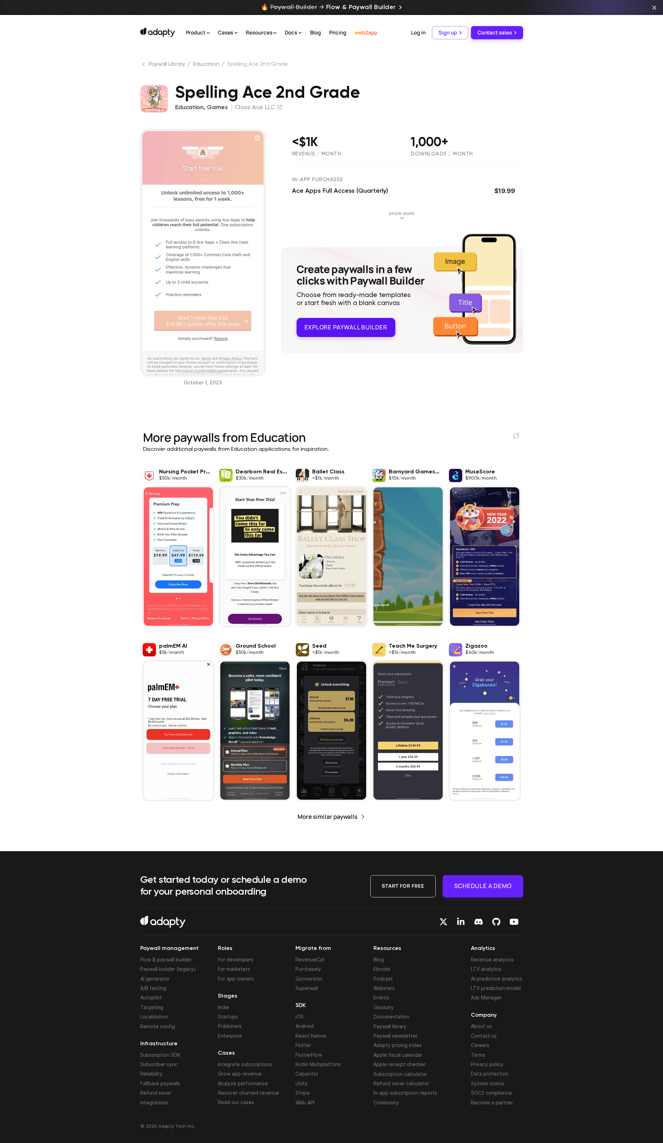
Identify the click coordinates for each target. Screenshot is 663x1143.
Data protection (489, 1074)
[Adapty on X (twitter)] (443, 921)
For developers (235, 959)
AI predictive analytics (496, 979)
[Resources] (275, 33)
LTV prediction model (496, 988)
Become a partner (492, 1102)
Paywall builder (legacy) (168, 969)
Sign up (448, 32)
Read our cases (236, 1102)
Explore (346, 327)
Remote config (157, 1026)
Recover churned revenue (248, 1093)
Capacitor (306, 1074)
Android (304, 1026)
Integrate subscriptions (245, 1064)
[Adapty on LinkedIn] (460, 921)
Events (381, 997)
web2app (366, 32)
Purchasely (308, 969)
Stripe (302, 1093)
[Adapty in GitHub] (496, 921)
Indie (223, 1007)
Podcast (383, 979)
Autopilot (151, 997)
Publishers (230, 1026)
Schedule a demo (483, 886)
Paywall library (390, 1026)
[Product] (208, 33)
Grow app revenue (240, 1074)
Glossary (383, 1007)
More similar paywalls (327, 817)
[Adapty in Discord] (478, 921)
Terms (478, 1055)
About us (481, 1026)
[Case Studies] (236, 33)
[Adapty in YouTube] (514, 921)
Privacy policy (487, 1064)
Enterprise (230, 1036)
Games (217, 107)
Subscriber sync (158, 1064)
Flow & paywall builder (166, 959)
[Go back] (144, 65)
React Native (310, 1036)
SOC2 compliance (491, 1093)
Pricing (337, 32)
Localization (154, 1017)
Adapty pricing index (397, 1045)
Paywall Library (167, 64)
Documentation (391, 1017)
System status (487, 1083)
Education (206, 64)
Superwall (306, 988)
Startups (228, 1017)
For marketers (234, 969)
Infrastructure (158, 1044)
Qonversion (308, 979)
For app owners (236, 979)
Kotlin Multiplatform (318, 1064)
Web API (305, 1102)
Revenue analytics (492, 959)
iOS (299, 1017)
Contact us (484, 1036)
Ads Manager (486, 997)
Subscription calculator (400, 1074)
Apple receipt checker (399, 1064)
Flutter (303, 1045)
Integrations (154, 1102)
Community (386, 1102)
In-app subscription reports (405, 1093)
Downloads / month (442, 154)
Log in (418, 32)
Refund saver (156, 1093)
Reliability (151, 1074)
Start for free (403, 885)
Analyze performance (243, 1083)
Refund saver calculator (401, 1083)
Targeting (151, 1007)
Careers (480, 1045)
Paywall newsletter (395, 1036)
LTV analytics (486, 969)
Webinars (384, 988)
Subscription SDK (160, 1055)
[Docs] (300, 33)
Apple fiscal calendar (397, 1055)
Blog (315, 32)
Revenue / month (316, 154)
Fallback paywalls (160, 1083)
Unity (301, 1083)
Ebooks (381, 969)
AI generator (154, 979)
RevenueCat (310, 959)
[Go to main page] (157, 32)
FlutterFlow (308, 1055)
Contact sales (494, 32)
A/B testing (153, 988)
